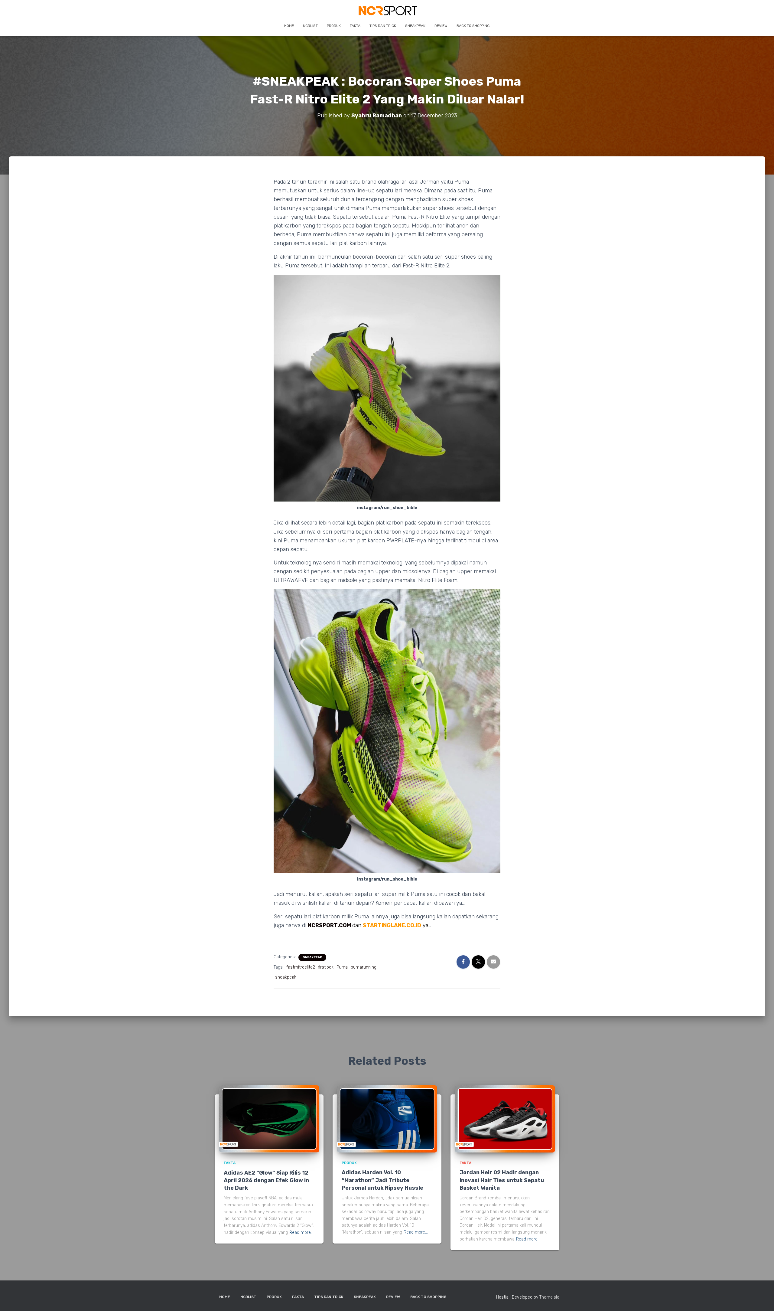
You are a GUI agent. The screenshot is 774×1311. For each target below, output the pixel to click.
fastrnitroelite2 (300, 967)
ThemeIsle (549, 1297)
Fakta (355, 26)
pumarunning (363, 967)
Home (289, 26)
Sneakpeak (415, 26)
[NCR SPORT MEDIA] (387, 10)
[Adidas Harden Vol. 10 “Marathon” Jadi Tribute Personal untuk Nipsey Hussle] (387, 1118)
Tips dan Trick (382, 26)
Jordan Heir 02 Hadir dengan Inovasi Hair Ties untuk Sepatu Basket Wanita (502, 1180)
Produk (334, 26)
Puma (342, 967)
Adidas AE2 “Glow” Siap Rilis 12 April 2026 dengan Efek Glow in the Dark (266, 1180)
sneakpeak (285, 977)
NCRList (310, 26)
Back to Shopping (473, 26)
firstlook (325, 967)
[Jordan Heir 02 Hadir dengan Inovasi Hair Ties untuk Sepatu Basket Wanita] (505, 1118)
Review (440, 26)
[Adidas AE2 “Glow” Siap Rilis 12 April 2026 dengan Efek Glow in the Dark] (269, 1118)
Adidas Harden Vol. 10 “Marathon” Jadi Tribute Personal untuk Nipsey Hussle (382, 1180)
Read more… (301, 1232)
